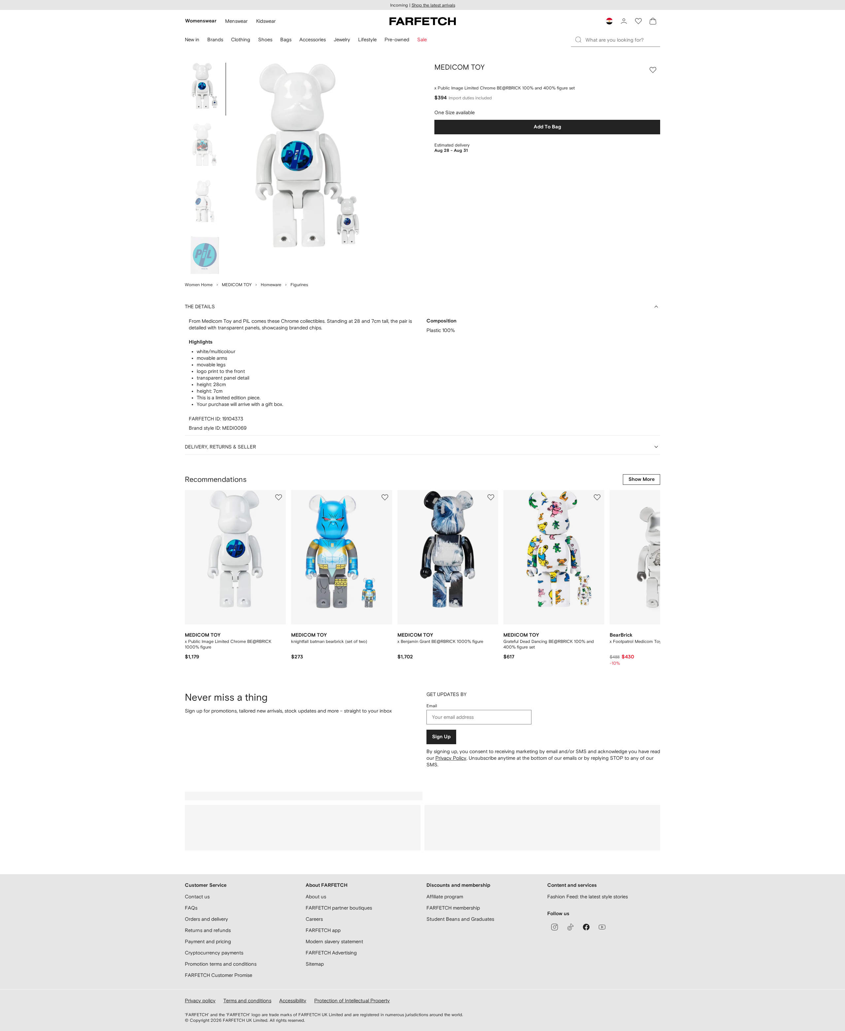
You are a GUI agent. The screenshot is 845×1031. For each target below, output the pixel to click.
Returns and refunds (208, 930)
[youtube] (602, 927)
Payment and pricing (208, 941)
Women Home (199, 285)
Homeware (271, 285)
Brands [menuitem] (215, 39)
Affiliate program (444, 896)
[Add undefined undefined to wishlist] (278, 497)
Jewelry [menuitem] (342, 39)
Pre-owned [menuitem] (397, 39)
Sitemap (315, 963)
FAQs (191, 907)
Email (431, 706)
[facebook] (586, 927)
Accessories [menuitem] (312, 39)
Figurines (299, 285)
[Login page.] (624, 21)
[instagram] (554, 927)
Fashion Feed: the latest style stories (587, 896)
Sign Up (441, 736)
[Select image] (204, 89)
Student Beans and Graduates (460, 918)
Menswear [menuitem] (236, 20)
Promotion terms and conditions (220, 963)
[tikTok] (570, 927)
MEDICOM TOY (237, 285)
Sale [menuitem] (422, 39)
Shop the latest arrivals (433, 5)
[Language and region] (609, 21)
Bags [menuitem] (285, 39)
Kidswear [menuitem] (266, 20)
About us (316, 896)
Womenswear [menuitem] (201, 20)
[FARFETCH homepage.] (422, 21)
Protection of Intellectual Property (352, 1000)
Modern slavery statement (334, 941)
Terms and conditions (247, 1000)
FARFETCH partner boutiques (339, 907)
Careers (314, 918)
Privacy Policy (450, 757)
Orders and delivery (206, 918)
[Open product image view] (307, 168)
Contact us (197, 896)
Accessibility (292, 1000)
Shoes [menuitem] (265, 39)
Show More (641, 479)
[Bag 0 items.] (653, 21)
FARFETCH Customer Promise (218, 975)
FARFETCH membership (453, 907)
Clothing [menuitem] (240, 39)
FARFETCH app (323, 930)
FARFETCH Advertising (331, 952)
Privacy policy (200, 1000)
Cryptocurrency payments (214, 952)
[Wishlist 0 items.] (638, 21)
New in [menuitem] (192, 39)
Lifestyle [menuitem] (367, 39)
